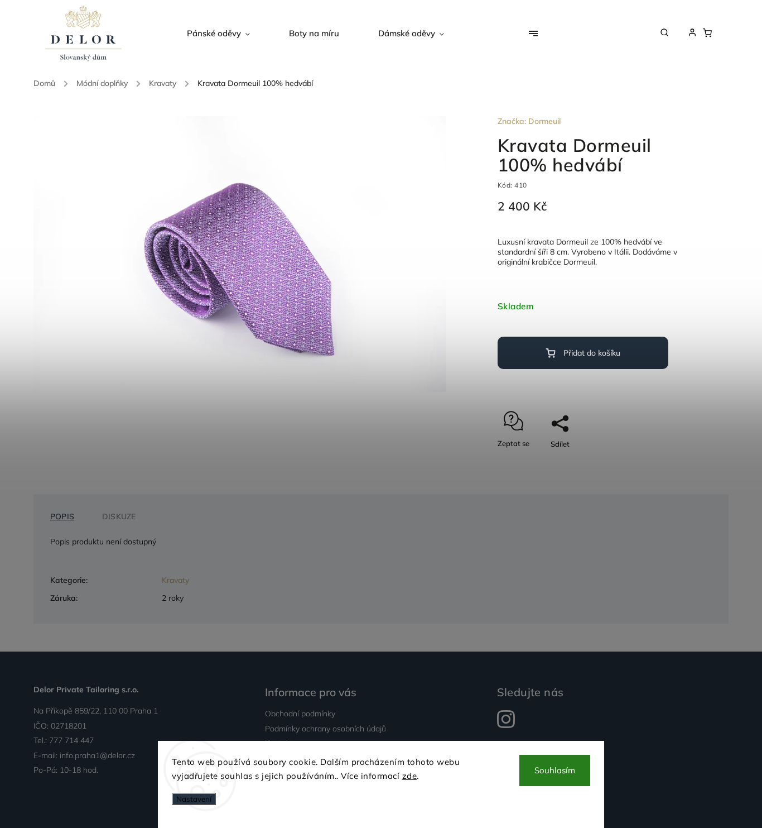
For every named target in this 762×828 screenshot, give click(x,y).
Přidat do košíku (591, 353)
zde (409, 775)
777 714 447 (71, 740)
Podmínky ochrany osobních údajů (325, 729)
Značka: (529, 121)
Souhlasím (554, 770)
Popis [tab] (62, 516)
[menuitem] (228, 33)
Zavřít (653, 463)
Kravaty (175, 580)
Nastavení (193, 799)
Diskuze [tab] (119, 516)
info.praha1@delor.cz (97, 755)
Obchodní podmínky (300, 714)
